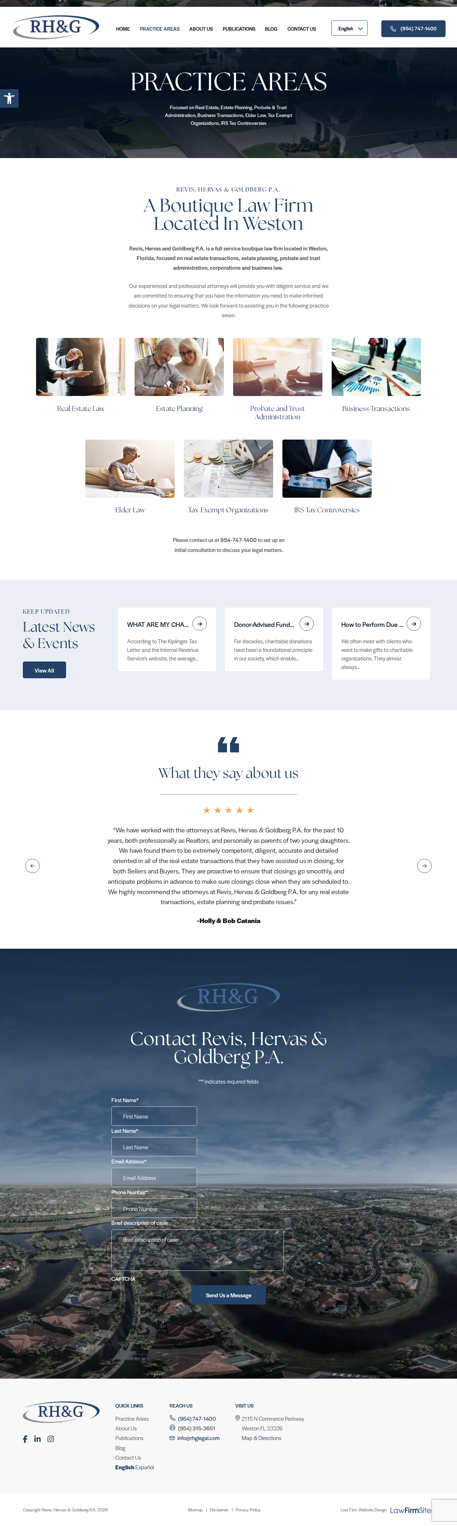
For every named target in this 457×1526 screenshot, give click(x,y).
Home (123, 28)
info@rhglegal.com (198, 1376)
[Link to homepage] (56, 39)
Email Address (128, 1099)
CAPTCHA (123, 1217)
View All (44, 670)
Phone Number (129, 1130)
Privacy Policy (248, 1448)
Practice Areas (160, 28)
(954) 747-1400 (419, 28)
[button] (9, 98)
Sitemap (195, 1448)
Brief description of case (139, 1161)
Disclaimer (219, 1448)
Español (144, 1405)
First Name (125, 1038)
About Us (201, 28)
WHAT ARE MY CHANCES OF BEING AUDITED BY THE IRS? (167, 624)
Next (424, 835)
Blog (271, 28)
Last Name (124, 1069)
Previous (32, 835)
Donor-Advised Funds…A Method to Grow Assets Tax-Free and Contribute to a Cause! (274, 624)
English (345, 28)
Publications (239, 28)
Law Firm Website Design (364, 1448)
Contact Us (301, 28)
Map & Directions (261, 1376)
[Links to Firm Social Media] (25, 1377)
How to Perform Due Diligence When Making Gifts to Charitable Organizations (381, 624)
